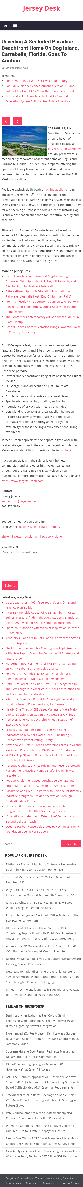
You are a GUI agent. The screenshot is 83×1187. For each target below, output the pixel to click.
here (68, 450)
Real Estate (39, 527)
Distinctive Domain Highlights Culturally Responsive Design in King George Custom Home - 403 (41, 866)
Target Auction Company (64, 149)
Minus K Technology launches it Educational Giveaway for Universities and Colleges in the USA (42, 992)
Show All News (11, 536)
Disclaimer (32, 536)
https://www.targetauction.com (23, 481)
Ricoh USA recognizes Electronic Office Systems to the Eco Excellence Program (42, 917)
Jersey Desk (41, 8)
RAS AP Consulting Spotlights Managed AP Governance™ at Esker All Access (34, 1066)
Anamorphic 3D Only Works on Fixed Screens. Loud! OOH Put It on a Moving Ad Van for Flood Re (41, 948)
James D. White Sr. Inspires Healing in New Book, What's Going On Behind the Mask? (39, 905)
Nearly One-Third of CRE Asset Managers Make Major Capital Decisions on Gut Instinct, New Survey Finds (42, 1141)
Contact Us (49, 1183)
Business (25, 527)
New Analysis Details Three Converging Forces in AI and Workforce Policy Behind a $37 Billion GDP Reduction (43, 1153)
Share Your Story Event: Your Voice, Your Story (36, 81)
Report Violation (53, 536)
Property (54, 527)
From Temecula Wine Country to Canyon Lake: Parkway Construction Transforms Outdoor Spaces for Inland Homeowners (42, 306)
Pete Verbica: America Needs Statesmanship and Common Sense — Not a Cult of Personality (39, 1115)
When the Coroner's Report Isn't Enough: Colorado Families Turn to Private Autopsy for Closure (40, 1128)
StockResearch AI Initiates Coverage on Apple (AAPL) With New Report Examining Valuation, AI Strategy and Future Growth (42, 653)
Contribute (32, 1183)
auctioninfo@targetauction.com (23, 501)
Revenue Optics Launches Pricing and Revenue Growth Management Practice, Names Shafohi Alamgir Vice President (43, 770)
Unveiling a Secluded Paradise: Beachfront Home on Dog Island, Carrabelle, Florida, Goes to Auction (40, 51)
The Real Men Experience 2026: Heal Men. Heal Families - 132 (38, 879)
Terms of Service (69, 1183)
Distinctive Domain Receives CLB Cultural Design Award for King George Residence (43, 961)
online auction (55, 189)
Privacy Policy (13, 1183)
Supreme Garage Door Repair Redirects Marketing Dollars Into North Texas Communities (40, 1054)
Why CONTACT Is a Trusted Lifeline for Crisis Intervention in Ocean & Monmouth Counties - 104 (40, 892)
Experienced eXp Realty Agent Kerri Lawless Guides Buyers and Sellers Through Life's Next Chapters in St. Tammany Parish (42, 1038)
